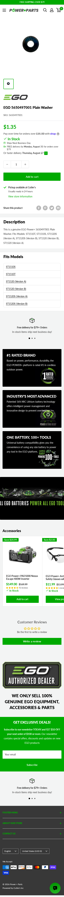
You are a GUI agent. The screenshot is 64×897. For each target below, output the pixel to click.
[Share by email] (58, 208)
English (7, 851)
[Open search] (45, 10)
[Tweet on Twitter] (51, 208)
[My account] (51, 10)
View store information (20, 196)
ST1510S (11, 266)
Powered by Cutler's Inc (13, 888)
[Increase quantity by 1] (25, 164)
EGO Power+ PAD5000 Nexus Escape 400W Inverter (22, 577)
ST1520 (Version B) (16, 288)
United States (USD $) (32, 851)
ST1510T (11, 274)
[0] (58, 10)
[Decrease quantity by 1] (7, 164)
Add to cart (32, 176)
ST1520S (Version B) (16, 303)
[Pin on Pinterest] (45, 208)
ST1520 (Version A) (16, 281)
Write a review (32, 641)
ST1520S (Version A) (16, 296)
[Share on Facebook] (38, 208)
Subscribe (32, 764)
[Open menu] (4, 10)
